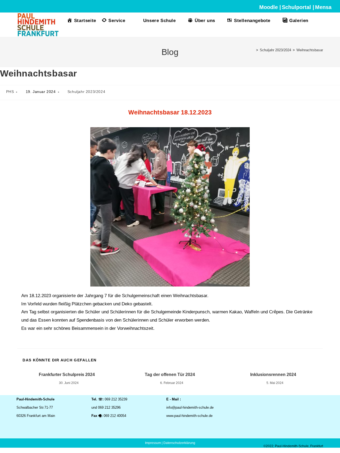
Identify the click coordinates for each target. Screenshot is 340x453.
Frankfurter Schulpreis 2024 (67, 374)
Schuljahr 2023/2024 (86, 91)
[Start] (253, 50)
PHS (10, 91)
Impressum (153, 443)
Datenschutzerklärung (179, 443)
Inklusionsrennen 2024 (273, 374)
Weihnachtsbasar (309, 50)
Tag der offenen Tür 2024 (170, 374)
